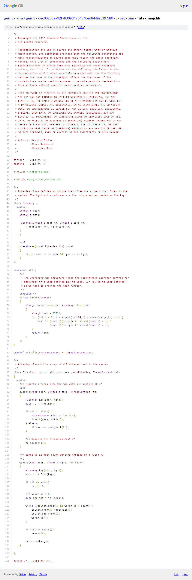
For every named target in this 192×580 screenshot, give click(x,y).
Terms (43, 574)
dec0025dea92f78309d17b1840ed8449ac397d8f (75, 18)
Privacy (32, 574)
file (81, 27)
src (122, 18)
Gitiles (22, 574)
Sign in (184, 6)
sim (131, 18)
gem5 (8, 18)
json (185, 574)
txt (176, 574)
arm (19, 18)
